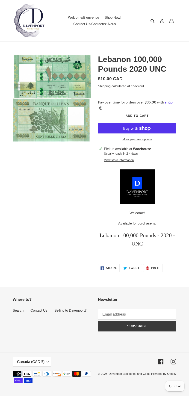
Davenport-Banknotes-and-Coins (129, 373)
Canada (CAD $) (30, 362)
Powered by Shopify (163, 373)
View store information (119, 160)
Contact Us (38, 310)
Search (18, 310)
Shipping (104, 86)
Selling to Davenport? (70, 310)
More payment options (137, 139)
